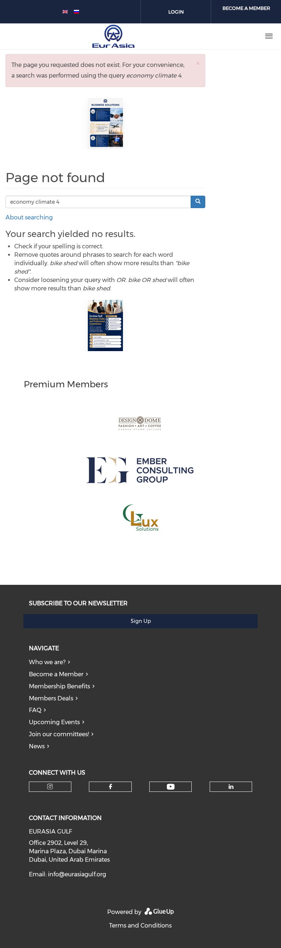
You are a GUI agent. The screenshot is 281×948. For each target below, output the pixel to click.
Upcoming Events (54, 722)
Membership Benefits (59, 686)
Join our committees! (59, 734)
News (37, 746)
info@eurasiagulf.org (77, 874)
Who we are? (47, 662)
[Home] (113, 36)
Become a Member (56, 674)
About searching (29, 217)
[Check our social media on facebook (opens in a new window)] (110, 786)
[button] (198, 63)
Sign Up (141, 621)
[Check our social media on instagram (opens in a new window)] (50, 786)
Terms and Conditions (140, 925)
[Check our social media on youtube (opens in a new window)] (170, 787)
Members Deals (51, 698)
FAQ (35, 710)
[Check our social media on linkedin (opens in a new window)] (231, 786)
